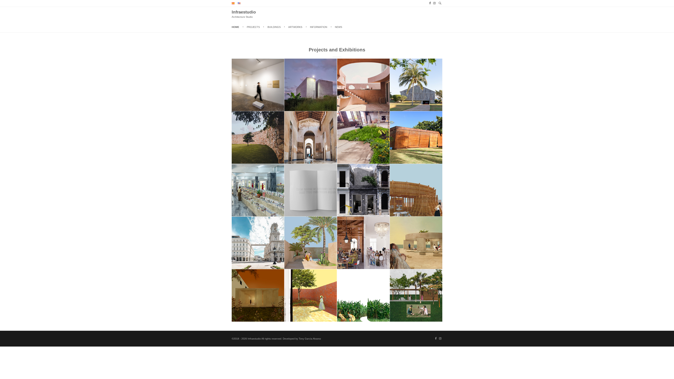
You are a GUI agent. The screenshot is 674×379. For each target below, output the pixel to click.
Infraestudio (244, 11)
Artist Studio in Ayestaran (258, 301)
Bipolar (363, 249)
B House (416, 91)
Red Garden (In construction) (363, 91)
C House (258, 143)
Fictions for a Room (310, 196)
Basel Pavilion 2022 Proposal (416, 196)
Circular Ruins (416, 249)
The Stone (363, 196)
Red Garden (311, 249)
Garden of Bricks (310, 301)
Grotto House (310, 91)
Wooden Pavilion (416, 143)
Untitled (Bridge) (258, 249)
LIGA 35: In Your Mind (258, 91)
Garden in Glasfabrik (363, 143)
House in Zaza (416, 301)
